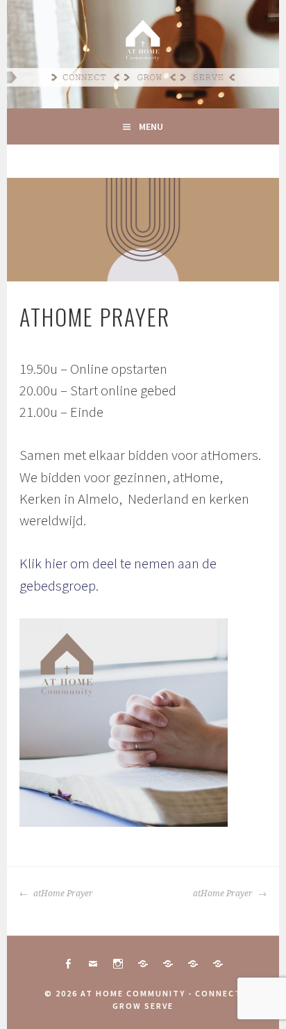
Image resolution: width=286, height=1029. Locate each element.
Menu (151, 126)
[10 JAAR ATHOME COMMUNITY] (168, 964)
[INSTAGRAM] (118, 964)
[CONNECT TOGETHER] (143, 964)
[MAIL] (93, 964)
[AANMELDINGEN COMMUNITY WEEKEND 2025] (218, 964)
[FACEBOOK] (68, 964)
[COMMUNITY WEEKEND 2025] (193, 964)
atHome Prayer (62, 893)
